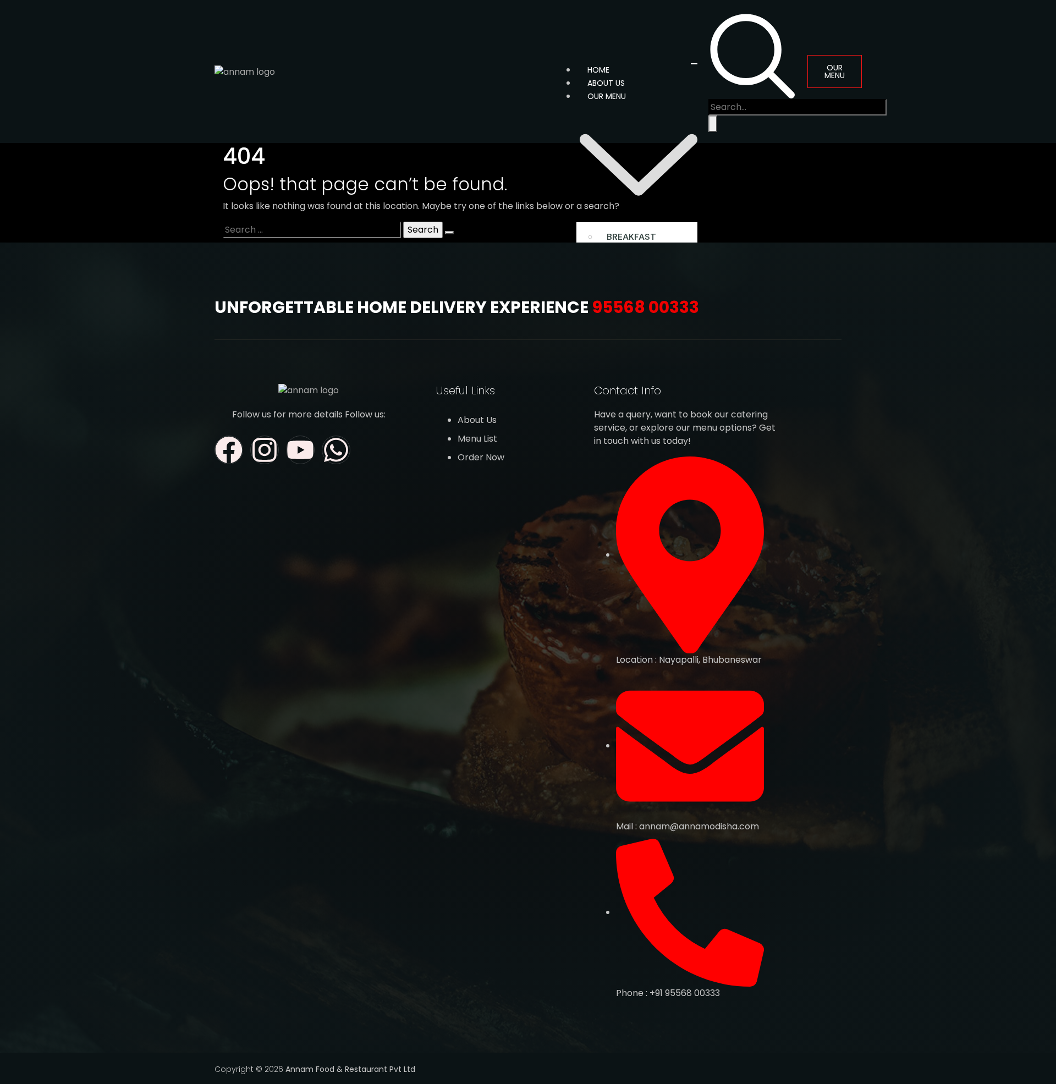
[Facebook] (229, 450)
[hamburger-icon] (694, 63)
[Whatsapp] (336, 450)
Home (598, 69)
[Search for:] (312, 230)
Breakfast (631, 237)
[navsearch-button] (752, 54)
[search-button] (712, 123)
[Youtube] (300, 450)
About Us (606, 83)
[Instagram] (264, 450)
